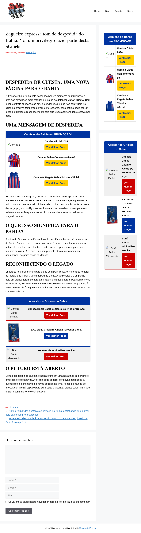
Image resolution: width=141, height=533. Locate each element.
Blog (107, 11)
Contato (118, 11)
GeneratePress (87, 528)
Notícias (13, 407)
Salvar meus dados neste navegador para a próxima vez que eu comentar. (49, 501)
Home (97, 11)
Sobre (130, 11)
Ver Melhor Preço (56, 147)
